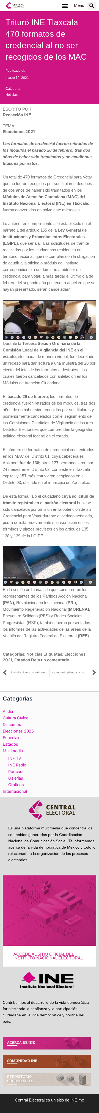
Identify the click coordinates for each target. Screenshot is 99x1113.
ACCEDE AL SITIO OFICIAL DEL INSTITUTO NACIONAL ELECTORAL (48, 956)
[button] (64, 5)
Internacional (15, 791)
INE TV (14, 758)
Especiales (13, 737)
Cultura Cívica (15, 718)
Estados (22, 660)
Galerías (15, 778)
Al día (8, 711)
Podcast (16, 771)
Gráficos (16, 784)
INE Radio (17, 765)
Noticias (12, 95)
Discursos (12, 724)
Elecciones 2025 (18, 731)
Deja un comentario (50, 660)
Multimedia (13, 750)
